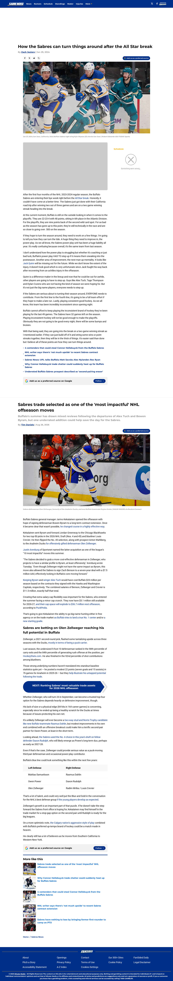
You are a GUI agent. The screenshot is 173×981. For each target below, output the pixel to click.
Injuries (79, 4)
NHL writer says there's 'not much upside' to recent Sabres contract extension (61, 354)
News (28, 4)
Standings (60, 4)
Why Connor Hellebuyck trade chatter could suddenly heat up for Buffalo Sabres (64, 365)
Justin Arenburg (31, 549)
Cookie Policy (115, 962)
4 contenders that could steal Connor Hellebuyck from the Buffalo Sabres (64, 348)
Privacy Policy (64, 962)
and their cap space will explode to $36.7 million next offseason (68, 604)
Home (26, 937)
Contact (85, 957)
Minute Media (19, 974)
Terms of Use (88, 962)
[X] (152, 4)
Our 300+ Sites (115, 957)
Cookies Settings (89, 967)
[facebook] (157, 4)
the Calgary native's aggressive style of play (72, 822)
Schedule (48, 4)
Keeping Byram (31, 580)
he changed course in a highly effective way (82, 526)
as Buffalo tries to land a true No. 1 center (75, 617)
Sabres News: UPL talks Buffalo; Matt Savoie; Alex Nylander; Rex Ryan (62, 360)
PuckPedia (41, 607)
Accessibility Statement (35, 967)
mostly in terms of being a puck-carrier (67, 642)
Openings (61, 957)
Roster (70, 4)
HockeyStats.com (32, 656)
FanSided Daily (141, 957)
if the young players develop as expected (77, 799)
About (26, 957)
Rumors (37, 4)
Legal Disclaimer (142, 962)
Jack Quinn (28, 263)
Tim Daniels (27, 425)
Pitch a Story (29, 962)
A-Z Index (62, 967)
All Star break (82, 198)
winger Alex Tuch (52, 580)
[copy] (38, 58)
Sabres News (37, 937)
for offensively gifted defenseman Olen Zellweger (71, 543)
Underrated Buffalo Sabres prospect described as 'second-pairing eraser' (64, 371)
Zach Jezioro (28, 52)
